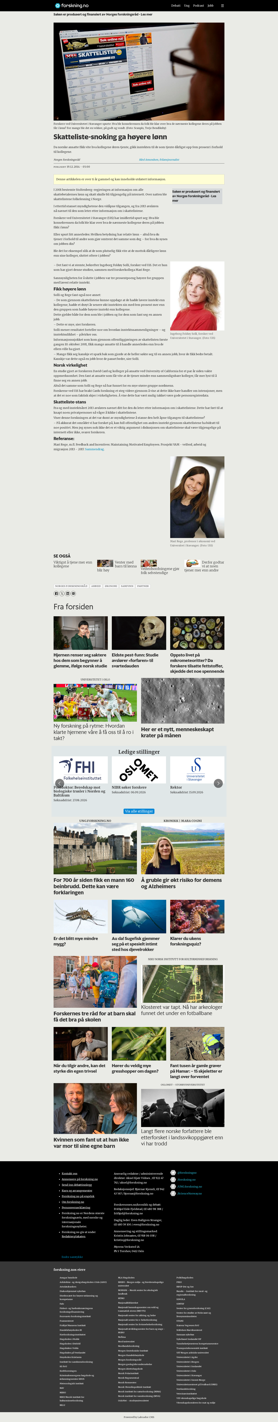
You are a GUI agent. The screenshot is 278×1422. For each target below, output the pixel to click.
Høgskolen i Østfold (70, 1343)
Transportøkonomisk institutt (192, 1348)
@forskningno (187, 1172)
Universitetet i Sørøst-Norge (190, 1380)
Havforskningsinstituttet (73, 1334)
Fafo (62, 1303)
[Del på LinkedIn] (67, 593)
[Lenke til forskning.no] (108, 4)
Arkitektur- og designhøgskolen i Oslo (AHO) (83, 1282)
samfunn (127, 586)
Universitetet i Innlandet (189, 1366)
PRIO (179, 1282)
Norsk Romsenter (127, 1382)
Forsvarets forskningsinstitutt (75, 1316)
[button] (59, 783)
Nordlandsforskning (128, 1346)
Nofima (122, 1337)
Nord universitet (126, 1341)
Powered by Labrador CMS (139, 1417)
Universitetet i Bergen (187, 1362)
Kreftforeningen (68, 1371)
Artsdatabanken (68, 1286)
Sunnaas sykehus (185, 1334)
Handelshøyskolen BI (71, 1330)
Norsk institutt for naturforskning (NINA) (139, 1391)
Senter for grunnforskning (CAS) (193, 1308)
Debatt (176, 5)
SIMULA (180, 1299)
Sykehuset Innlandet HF (188, 1339)
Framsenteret (67, 1321)
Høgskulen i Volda (69, 1348)
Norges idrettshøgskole (130, 1368)
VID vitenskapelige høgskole (191, 1398)
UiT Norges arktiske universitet (192, 1352)
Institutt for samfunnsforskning (76, 1362)
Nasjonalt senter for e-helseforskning (137, 1320)
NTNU (121, 1298)
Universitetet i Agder (187, 1357)
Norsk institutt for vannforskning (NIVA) (139, 1396)
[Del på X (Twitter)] (62, 593)
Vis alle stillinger (139, 811)
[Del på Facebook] (56, 593)
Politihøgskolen (184, 1277)
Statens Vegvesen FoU (187, 1325)
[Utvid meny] (222, 5)
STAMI (179, 1321)
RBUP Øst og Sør (185, 1286)
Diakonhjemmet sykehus (73, 1291)
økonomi (111, 586)
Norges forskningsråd (129, 1359)
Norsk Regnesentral (128, 1377)
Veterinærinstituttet (186, 1393)
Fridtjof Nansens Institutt (73, 1325)
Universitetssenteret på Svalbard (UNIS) (196, 1384)
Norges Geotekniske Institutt (133, 1350)
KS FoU (63, 1366)
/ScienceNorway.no (189, 1193)
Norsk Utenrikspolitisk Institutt (134, 1387)
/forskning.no (186, 1179)
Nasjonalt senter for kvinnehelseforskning (140, 1324)
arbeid (96, 586)
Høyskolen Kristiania (70, 1357)
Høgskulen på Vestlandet (72, 1352)
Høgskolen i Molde (69, 1339)
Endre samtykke (72, 1257)
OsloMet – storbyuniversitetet (133, 1400)
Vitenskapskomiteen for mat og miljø (195, 1402)
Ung (187, 5)
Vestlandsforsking (186, 1389)
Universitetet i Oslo (186, 1371)
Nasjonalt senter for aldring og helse (137, 1315)
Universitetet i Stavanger (189, 1375)
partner (143, 586)
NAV (62, 1388)
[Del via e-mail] (73, 593)
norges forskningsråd (71, 586)
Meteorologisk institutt (72, 1383)
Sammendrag (94, 449)
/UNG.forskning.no (189, 1186)
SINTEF (180, 1303)
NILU (62, 1405)
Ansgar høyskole (68, 1277)
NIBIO (63, 1392)
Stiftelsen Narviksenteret (189, 1330)
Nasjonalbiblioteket (128, 1302)
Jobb (210, 5)
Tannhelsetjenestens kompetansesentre (197, 1343)
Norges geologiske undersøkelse (135, 1364)
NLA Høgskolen (126, 1277)
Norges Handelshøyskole (131, 1355)
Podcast (198, 5)
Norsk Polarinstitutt (128, 1373)
